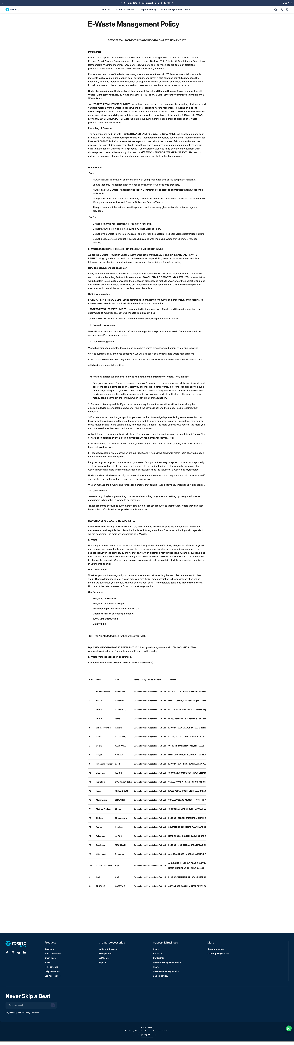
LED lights (104, 958)
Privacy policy (139, 1031)
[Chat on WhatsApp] (289, 1028)
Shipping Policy (160, 976)
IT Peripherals (51, 967)
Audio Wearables (53, 953)
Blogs (156, 949)
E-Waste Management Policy (167, 962)
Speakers (49, 949)
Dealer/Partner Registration (166, 971)
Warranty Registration (218, 953)
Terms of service (150, 1031)
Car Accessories (53, 976)
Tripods (102, 962)
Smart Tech (50, 958)
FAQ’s (156, 967)
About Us (157, 953)
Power (48, 962)
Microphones (105, 953)
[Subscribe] (53, 1005)
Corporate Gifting (215, 949)
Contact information (163, 1031)
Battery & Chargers (108, 949)
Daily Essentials (52, 971)
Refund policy (129, 1031)
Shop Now (287, 3)
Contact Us (158, 958)
